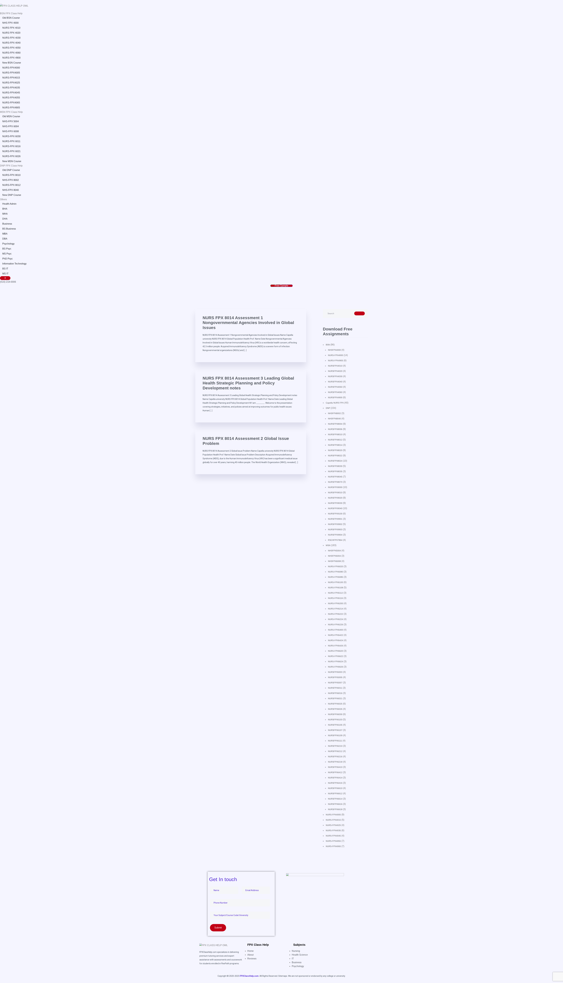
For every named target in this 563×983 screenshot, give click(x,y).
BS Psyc (6, 248)
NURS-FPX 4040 (11, 43)
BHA (4, 209)
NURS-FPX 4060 (11, 52)
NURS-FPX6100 (335, 582)
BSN (328, 345)
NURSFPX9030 (335, 503)
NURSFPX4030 (335, 376)
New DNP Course (11, 195)
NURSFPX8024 (335, 461)
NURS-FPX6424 (335, 640)
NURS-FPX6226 (335, 624)
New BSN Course (11, 62)
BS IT (5, 268)
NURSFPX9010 (335, 492)
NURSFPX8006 (335, 429)
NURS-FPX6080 (335, 572)
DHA (4, 219)
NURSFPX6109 (335, 735)
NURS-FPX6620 (335, 651)
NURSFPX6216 (335, 756)
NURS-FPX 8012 (11, 185)
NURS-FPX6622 (335, 656)
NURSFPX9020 (335, 498)
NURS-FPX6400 (335, 630)
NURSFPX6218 (335, 762)
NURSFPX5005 (335, 677)
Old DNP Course (11, 170)
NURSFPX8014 (335, 445)
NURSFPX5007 (335, 682)
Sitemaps (282, 976)
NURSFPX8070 (335, 482)
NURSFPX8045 (335, 477)
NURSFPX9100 (335, 513)
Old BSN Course (11, 18)
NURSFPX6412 (335, 772)
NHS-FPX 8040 (10, 190)
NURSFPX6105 (335, 725)
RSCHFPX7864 (335, 540)
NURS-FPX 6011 (11, 141)
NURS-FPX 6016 (11, 146)
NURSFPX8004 (335, 424)
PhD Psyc (7, 258)
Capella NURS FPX (335, 403)
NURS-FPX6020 (335, 566)
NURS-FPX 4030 (11, 38)
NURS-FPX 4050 (11, 47)
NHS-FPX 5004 (10, 121)
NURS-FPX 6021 (11, 151)
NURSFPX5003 (335, 672)
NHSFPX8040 (334, 418)
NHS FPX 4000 (10, 23)
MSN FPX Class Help (11, 112)
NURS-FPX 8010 (11, 175)
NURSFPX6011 (335, 688)
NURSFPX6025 (335, 704)
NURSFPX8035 (335, 471)
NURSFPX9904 (335, 535)
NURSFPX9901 (335, 519)
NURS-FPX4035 (11, 87)
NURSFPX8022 (335, 455)
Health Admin (9, 204)
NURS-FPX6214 (335, 609)
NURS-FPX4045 (11, 92)
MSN (328, 545)
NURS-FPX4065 (11, 102)
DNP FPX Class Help (11, 165)
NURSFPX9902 (335, 524)
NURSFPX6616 (335, 804)
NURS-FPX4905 (11, 107)
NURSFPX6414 (335, 777)
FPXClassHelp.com (249, 976)
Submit (218, 927)
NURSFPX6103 (335, 719)
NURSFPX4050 (335, 387)
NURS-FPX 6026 (11, 156)
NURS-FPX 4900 (11, 57)
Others (3, 199)
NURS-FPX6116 (335, 598)
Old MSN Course (11, 116)
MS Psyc (7, 253)
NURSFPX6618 (335, 809)
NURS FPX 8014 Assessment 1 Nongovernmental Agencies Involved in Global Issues (248, 322)
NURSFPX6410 (335, 767)
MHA (5, 214)
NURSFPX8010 (335, 434)
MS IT (5, 273)
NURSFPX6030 (335, 714)
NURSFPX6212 (335, 751)
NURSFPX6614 (335, 799)
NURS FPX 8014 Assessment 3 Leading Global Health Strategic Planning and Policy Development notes (248, 383)
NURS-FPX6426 (335, 645)
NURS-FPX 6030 (11, 136)
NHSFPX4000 (334, 350)
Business (7, 224)
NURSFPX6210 (335, 746)
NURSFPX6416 (335, 783)
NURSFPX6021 (335, 698)
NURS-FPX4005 (11, 72)
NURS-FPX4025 (11, 82)
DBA (4, 238)
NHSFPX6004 (334, 556)
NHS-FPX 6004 (10, 126)
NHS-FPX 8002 (10, 180)
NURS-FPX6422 (335, 635)
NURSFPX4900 (335, 397)
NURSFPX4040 (335, 381)
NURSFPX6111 (335, 741)
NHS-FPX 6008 (10, 131)
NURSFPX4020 (335, 371)
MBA (4, 233)
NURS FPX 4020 (11, 33)
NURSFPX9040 (335, 508)
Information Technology (14, 263)
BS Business (9, 228)
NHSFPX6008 (334, 561)
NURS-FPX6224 (335, 619)
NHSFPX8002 (334, 413)
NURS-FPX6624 (335, 661)
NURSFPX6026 (335, 709)
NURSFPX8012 (335, 440)
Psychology (8, 243)
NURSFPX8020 (335, 450)
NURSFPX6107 (335, 730)
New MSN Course (11, 161)
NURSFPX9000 (335, 487)
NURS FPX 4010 (11, 28)
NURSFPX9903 (335, 529)
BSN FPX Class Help (11, 13)
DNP (328, 408)
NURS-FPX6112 (335, 593)
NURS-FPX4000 (11, 67)
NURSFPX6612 (335, 793)
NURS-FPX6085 (335, 577)
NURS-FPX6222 (335, 614)
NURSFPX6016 (335, 693)
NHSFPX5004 (334, 550)
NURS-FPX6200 (335, 603)
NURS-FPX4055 (11, 97)
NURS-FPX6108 (335, 587)
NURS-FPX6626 (335, 667)
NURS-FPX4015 (11, 77)
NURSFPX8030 (335, 466)
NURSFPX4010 (335, 366)
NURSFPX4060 (335, 392)
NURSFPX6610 (335, 788)
